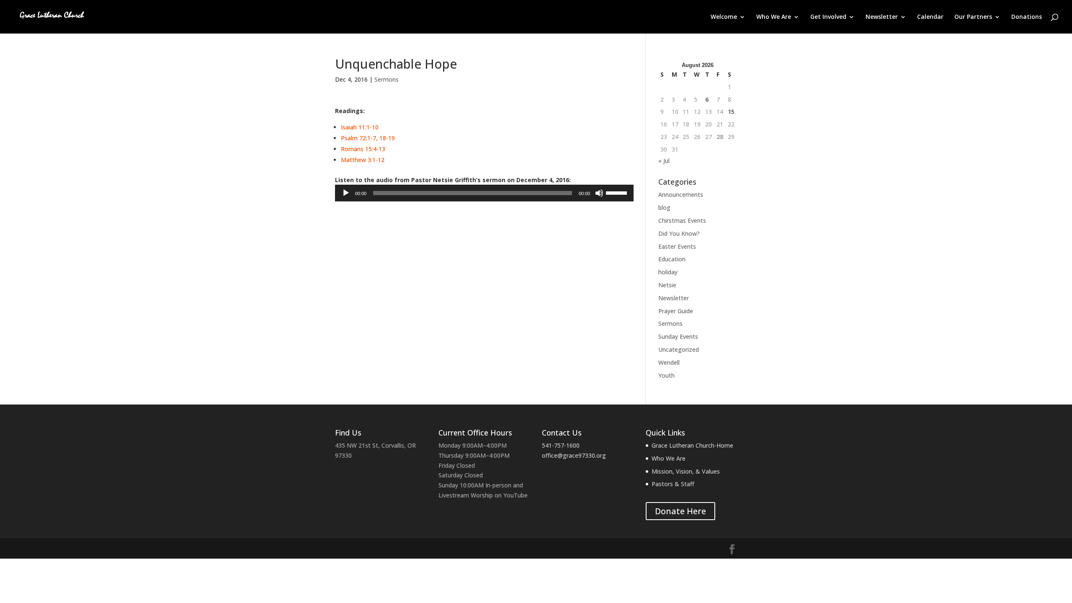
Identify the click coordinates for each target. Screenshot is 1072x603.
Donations (1026, 17)
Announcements (680, 194)
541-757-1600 (561, 445)
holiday (668, 272)
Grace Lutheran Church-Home (692, 445)
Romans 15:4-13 (363, 149)
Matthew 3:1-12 (362, 160)
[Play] (346, 193)
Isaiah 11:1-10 (360, 127)
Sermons (386, 79)
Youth (666, 375)
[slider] (617, 192)
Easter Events (677, 246)
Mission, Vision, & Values (686, 471)
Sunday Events (678, 336)
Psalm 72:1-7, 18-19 (368, 138)
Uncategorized (678, 349)
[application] (484, 193)
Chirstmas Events (682, 220)
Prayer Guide (675, 311)
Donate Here (680, 511)
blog (664, 207)
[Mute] (599, 193)
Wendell (669, 362)
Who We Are (773, 17)
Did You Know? (679, 233)
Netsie (667, 285)
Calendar (930, 17)
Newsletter (882, 17)
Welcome (724, 17)
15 (731, 112)
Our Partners (973, 17)
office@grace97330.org (574, 455)
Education (671, 259)
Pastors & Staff (673, 484)
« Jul (664, 161)
